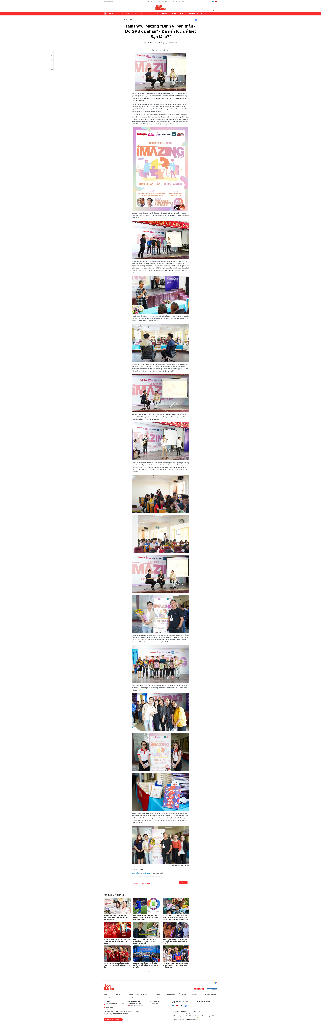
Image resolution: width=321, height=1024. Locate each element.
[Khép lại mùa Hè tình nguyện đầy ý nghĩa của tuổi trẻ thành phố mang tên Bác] (146, 953)
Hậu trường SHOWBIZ (161, 13)
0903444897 (155, 1003)
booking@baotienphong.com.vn (137, 1005)
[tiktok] (182, 1006)
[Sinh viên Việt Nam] (212, 989)
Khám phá (120, 13)
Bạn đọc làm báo (113, 1019)
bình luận (168, 50)
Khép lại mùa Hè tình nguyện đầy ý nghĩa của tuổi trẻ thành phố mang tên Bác (145, 965)
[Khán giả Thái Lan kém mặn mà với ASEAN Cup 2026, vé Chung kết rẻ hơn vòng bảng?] (146, 906)
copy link (160, 50)
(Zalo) (139, 1003)
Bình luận (52, 64)
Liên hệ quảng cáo (133, 1001)
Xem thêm (216, 13)
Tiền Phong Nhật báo (163, 1)
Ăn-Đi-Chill (173, 13)
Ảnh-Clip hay (182, 13)
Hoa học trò (109, 987)
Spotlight (199, 13)
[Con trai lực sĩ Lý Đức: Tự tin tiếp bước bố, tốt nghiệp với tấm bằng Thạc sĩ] (176, 930)
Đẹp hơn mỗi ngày (146, 13)
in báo (164, 50)
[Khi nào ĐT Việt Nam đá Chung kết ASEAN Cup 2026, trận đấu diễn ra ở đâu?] (117, 953)
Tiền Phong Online (149, 1)
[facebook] (213, 1)
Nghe (52, 50)
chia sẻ (152, 50)
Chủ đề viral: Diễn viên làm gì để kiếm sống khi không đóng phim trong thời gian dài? (144, 941)
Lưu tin (52, 60)
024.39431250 (109, 1007)
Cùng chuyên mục (114, 895)
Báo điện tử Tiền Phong (160, 7)
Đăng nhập (135, 873)
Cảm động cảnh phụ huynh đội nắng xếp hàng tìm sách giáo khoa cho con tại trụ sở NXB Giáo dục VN (175, 917)
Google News (196, 19)
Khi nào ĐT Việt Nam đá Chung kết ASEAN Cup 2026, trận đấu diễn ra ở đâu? (117, 965)
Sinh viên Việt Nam (178, 1)
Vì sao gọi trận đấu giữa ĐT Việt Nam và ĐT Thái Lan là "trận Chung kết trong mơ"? (117, 941)
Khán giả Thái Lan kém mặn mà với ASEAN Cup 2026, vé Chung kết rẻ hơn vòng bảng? (145, 917)
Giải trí (127, 13)
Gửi (183, 882)
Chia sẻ (52, 55)
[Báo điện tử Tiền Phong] (199, 989)
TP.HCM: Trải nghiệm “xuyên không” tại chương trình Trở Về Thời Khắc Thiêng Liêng (176, 965)
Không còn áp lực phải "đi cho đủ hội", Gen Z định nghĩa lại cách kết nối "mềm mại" (116, 917)
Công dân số (119, 997)
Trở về (52, 69)
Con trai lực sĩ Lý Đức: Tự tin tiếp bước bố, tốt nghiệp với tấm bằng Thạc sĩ (175, 941)
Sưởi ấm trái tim (171, 994)
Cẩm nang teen (196, 994)
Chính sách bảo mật (203, 1001)
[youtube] (216, 1)
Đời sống (112, 13)
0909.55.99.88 (133, 1003)
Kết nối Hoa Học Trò (146, 997)
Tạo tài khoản (146, 873)
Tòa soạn (107, 1001)
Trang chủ (105, 13)
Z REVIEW (192, 13)
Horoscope (208, 13)
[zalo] (186, 1005)
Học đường (135, 13)
